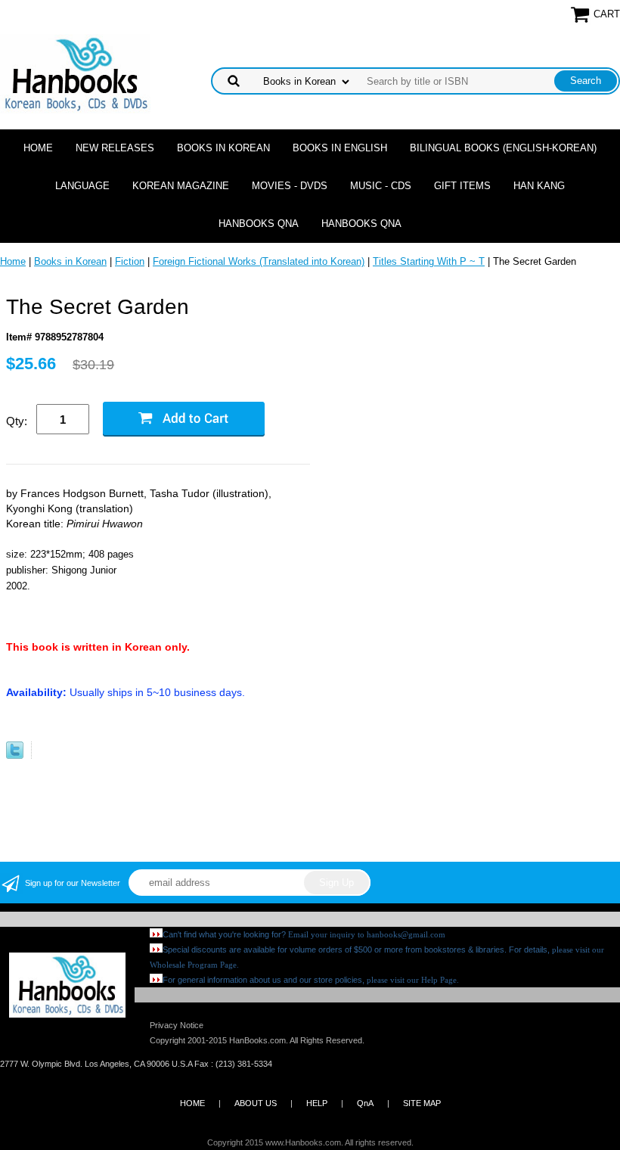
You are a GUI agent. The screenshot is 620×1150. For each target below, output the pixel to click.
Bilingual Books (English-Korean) (503, 148)
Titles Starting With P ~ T (429, 261)
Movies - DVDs (289, 185)
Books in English (340, 148)
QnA (365, 1103)
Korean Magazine (180, 185)
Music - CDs (380, 185)
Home (38, 148)
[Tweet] (14, 755)
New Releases (115, 148)
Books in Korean (223, 148)
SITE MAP (422, 1103)
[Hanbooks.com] (75, 73)
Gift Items (462, 185)
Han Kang (539, 185)
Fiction (129, 261)
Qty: (16, 421)
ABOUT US (255, 1103)
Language (82, 185)
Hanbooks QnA (259, 223)
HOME (192, 1103)
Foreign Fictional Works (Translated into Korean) (258, 261)
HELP (316, 1103)
